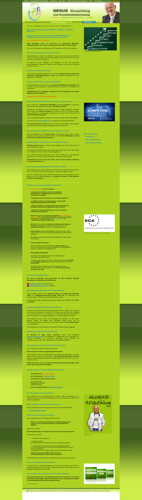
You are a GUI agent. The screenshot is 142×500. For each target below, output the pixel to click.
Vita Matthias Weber (44, 22)
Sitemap (89, 17)
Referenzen (88, 22)
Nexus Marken (77, 22)
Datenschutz (78, 17)
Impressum (66, 17)
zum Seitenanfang (32, 483)
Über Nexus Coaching (31, 22)
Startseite (29, 26)
